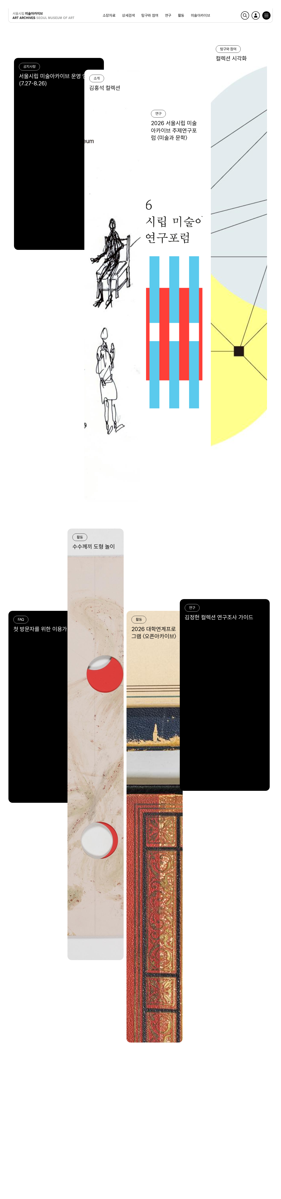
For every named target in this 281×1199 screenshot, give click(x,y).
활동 (181, 15)
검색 (245, 15)
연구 (168, 15)
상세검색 (128, 15)
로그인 (256, 15)
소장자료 (109, 15)
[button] (266, 15)
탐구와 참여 (149, 15)
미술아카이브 (200, 15)
